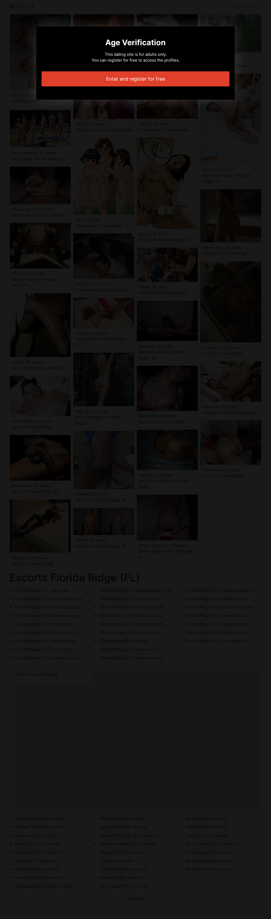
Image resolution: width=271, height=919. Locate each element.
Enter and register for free (135, 79)
